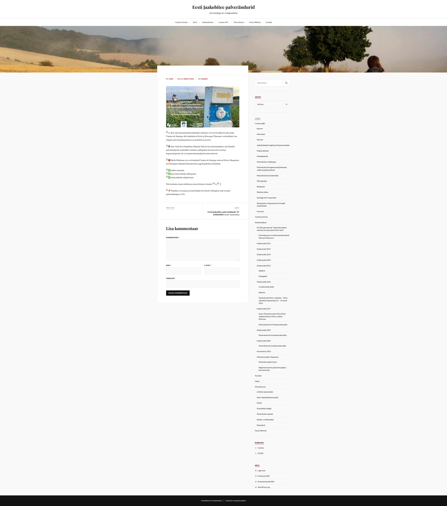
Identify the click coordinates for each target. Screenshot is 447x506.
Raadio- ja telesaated (265, 419)
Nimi (168, 265)
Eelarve (260, 128)
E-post (208, 265)
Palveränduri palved (265, 414)
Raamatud (261, 425)
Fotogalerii (263, 276)
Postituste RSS (263, 476)
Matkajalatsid (262, 156)
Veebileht (170, 278)
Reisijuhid (261, 186)
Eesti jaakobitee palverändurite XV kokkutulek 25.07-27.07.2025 (223, 213)
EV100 (260, 453)
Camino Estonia (181, 22)
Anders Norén (240, 501)
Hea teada (261, 134)
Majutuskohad (263, 151)
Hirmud (260, 139)
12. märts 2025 (187, 79)
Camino (204, 79)
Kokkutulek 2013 (264, 254)
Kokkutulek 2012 (264, 249)
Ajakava (262, 270)
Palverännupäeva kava (268, 362)
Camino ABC (223, 22)
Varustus (260, 211)
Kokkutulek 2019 (264, 330)
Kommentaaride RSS (266, 481)
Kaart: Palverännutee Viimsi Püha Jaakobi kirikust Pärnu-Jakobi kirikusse (272, 316)
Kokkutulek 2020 (264, 341)
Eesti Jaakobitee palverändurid (223, 7)
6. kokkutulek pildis (266, 287)
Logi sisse (261, 470)
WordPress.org (264, 487)
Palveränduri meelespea (266, 162)
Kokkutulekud (207, 22)
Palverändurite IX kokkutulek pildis (273, 335)
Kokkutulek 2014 (264, 260)
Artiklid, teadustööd (265, 392)
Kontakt (269, 22)
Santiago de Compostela (266, 198)
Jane (171, 79)
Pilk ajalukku (262, 181)
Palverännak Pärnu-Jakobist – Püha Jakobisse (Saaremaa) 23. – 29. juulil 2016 (273, 300)
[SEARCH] (286, 82)
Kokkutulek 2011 (264, 243)
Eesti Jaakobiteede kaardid (267, 397)
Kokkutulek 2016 (264, 282)
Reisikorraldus (262, 192)
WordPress (217, 501)
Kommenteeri (173, 238)
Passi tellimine (255, 22)
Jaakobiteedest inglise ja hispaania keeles (273, 145)
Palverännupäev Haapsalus (268, 357)
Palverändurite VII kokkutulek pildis (273, 324)
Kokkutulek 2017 (264, 309)
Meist (195, 22)
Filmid (259, 403)
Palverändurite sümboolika (267, 175)
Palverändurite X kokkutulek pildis (272, 346)
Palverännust (239, 22)
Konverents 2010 (264, 351)
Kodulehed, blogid (264, 408)
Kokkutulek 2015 (264, 265)
